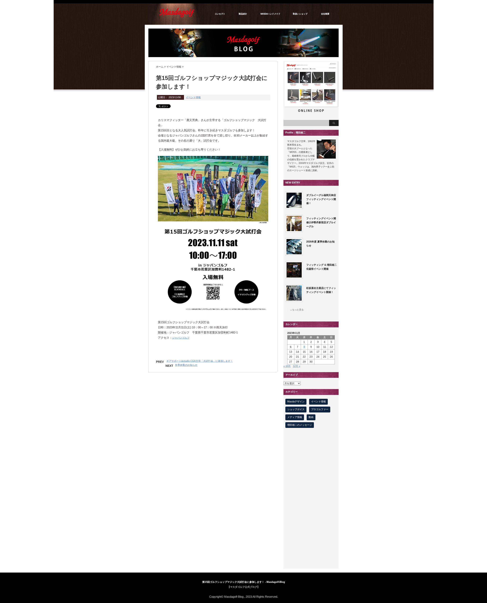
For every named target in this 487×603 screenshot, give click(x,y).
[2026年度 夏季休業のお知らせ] (294, 253)
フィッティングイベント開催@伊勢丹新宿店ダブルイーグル (321, 222)
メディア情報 (294, 417)
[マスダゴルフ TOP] (177, 16)
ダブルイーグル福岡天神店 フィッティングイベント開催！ (322, 199)
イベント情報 (193, 97)
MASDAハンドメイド (270, 14)
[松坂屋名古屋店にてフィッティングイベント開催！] (294, 299)
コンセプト (220, 14)
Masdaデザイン (296, 401)
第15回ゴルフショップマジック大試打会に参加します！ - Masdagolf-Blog (243, 582)
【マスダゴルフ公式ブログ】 (244, 586)
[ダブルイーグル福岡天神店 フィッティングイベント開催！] (294, 206)
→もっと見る (297, 309)
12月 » (296, 366)
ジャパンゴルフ (180, 337)
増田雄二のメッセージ (299, 425)
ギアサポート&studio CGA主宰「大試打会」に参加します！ (199, 361)
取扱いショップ (300, 14)
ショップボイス (296, 409)
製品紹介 (243, 14)
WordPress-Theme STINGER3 (243, 591)
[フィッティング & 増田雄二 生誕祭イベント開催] (294, 276)
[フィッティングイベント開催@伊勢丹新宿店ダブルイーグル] (294, 230)
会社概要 (325, 14)
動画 (311, 417)
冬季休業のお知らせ (186, 365)
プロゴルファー (319, 409)
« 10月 (287, 366)
